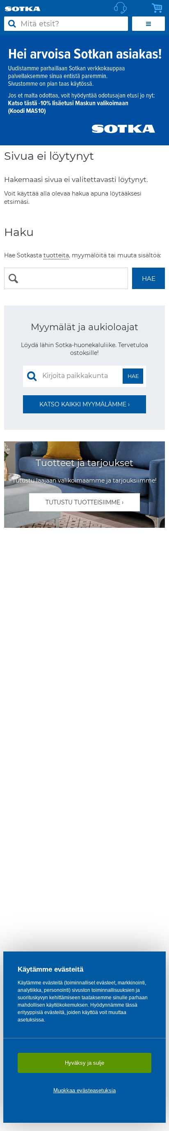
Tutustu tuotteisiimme (83, 502)
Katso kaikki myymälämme (82, 404)
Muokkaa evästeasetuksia (84, 1090)
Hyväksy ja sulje (84, 1063)
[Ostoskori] (159, 8)
